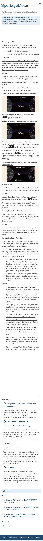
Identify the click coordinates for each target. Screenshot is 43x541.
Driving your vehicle (19, 19)
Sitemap (6, 521)
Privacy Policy (35, 537)
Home (5, 495)
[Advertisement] (21, 33)
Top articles (7, 526)
